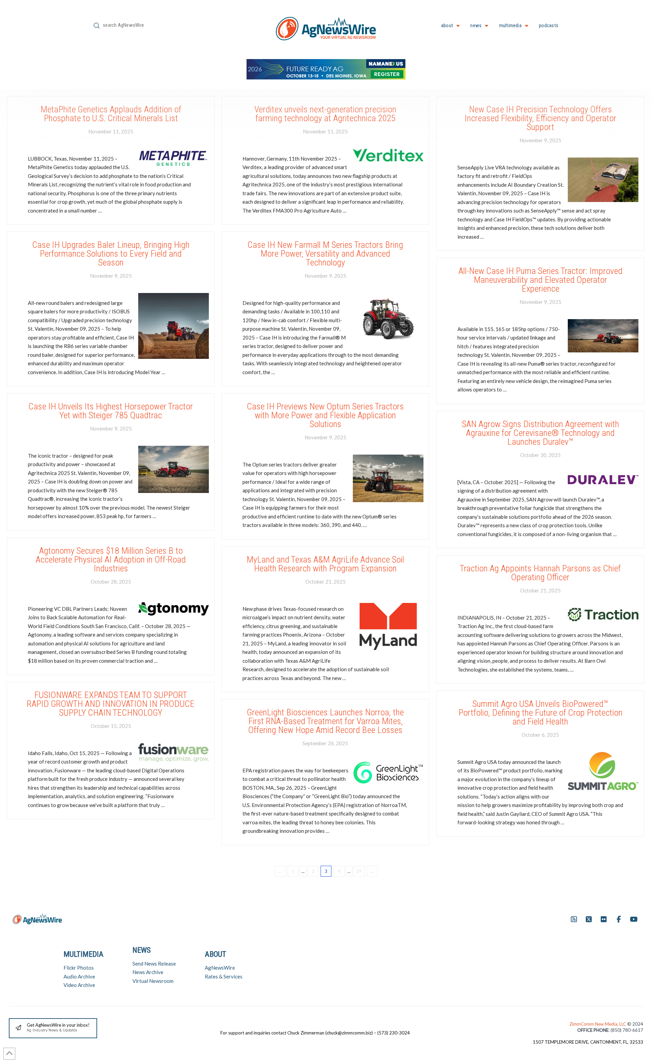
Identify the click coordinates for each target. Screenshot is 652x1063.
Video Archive (79, 985)
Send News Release (154, 963)
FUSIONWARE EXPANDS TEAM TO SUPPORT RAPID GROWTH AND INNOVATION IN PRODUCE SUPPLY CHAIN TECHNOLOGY (111, 704)
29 (359, 871)
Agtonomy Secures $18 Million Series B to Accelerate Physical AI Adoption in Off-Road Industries (111, 560)
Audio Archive (79, 976)
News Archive (147, 972)
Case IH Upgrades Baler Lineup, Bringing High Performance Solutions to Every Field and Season (110, 254)
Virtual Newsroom (153, 981)
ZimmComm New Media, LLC (598, 1024)
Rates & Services (223, 976)
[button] (53, 1028)
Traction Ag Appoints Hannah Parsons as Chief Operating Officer (540, 572)
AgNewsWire (220, 968)
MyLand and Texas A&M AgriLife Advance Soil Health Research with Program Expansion (325, 563)
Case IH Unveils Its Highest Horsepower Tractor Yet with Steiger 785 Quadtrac (111, 410)
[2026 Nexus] (326, 68)
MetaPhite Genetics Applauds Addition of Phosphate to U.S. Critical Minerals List (110, 113)
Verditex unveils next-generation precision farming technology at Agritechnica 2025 (325, 113)
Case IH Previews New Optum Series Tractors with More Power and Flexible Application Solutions (325, 415)
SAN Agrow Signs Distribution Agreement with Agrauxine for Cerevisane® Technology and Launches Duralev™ (540, 433)
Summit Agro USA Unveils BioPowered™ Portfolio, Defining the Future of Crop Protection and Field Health (540, 713)
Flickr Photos (79, 968)
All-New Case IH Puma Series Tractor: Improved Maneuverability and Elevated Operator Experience (540, 280)
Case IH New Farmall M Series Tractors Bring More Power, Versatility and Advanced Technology (325, 254)
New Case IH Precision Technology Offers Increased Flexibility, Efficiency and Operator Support (540, 118)
